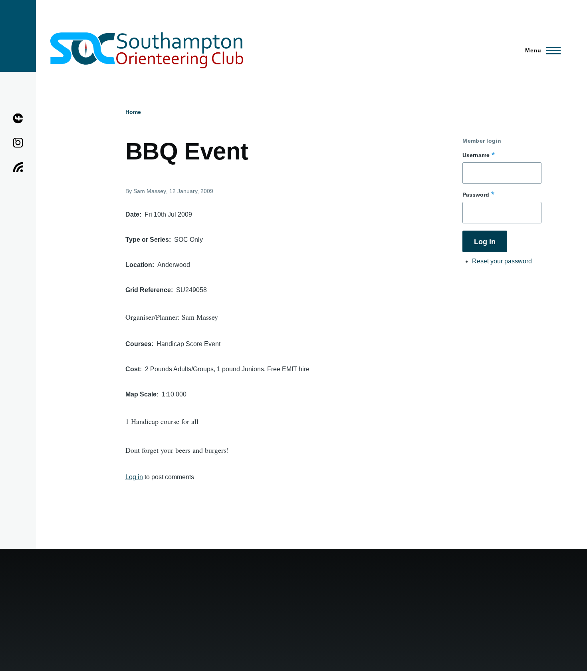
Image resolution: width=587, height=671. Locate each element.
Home (133, 112)
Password (475, 194)
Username (476, 155)
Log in (134, 477)
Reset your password (502, 261)
